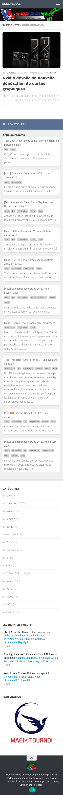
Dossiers (10, 511)
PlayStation (22, 211)
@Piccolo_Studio (33, 638)
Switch (52, 297)
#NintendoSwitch (48, 657)
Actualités (9, 72)
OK (32, 790)
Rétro (9, 557)
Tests (13, 149)
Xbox (40, 211)
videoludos (11, 4)
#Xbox (36, 676)
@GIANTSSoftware (15, 661)
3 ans (7, 646)
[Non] (58, 782)
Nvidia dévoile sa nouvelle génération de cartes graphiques (29, 83)
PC (19, 72)
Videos (9, 596)
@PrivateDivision (13, 638)
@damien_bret (11, 635)
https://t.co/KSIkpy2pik (16, 642)
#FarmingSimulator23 (26, 657)
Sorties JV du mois (39, 297)
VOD (8, 604)
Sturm (52, 72)
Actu (7, 182)
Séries (9, 565)
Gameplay (11, 518)
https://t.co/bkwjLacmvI (32, 635)
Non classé (10, 328)
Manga (9, 526)
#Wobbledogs (11, 676)
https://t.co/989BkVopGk (17, 680)
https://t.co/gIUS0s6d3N (39, 661)
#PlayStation (26, 676)
